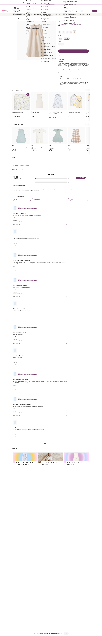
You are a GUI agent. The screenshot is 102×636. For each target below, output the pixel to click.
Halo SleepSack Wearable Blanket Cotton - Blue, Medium (27, 208)
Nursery (24, 14)
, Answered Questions (71, 24)
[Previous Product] (85, 90)
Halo (59, 21)
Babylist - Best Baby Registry (6, 11)
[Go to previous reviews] (43, 443)
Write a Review (78, 24)
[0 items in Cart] (99, 11)
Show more (59, 72)
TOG (63, 81)
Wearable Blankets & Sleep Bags (58, 18)
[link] (60, 32)
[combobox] (22, 199)
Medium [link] (66, 38)
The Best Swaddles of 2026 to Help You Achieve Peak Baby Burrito (25, 463)
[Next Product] (88, 90)
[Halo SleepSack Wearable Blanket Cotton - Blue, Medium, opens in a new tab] (15, 208)
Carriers (59, 14)
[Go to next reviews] (58, 443)
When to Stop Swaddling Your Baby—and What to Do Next (51, 463)
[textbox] (51, 163)
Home (13, 18)
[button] (51, 177)
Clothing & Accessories (20, 18)
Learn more (27, 165)
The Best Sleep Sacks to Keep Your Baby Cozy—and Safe (76, 463)
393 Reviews (63, 24)
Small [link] (60, 38)
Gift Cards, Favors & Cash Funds (84, 14)
